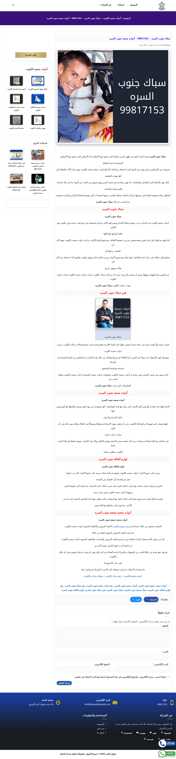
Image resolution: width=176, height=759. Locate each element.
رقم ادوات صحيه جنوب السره (100, 586)
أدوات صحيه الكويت (112, 18)
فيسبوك (150, 599)
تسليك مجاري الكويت (93, 576)
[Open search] (13, 5)
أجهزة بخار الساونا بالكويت (16, 89)
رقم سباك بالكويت (113, 576)
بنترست (149, 739)
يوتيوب (142, 733)
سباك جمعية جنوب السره (135, 590)
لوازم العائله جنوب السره (73, 590)
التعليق (164, 626)
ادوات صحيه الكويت (122, 526)
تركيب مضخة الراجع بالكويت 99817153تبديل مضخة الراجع (37, 190)
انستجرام (127, 733)
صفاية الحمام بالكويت (16, 128)
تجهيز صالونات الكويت (37, 128)
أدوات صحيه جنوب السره (125, 586)
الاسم (165, 652)
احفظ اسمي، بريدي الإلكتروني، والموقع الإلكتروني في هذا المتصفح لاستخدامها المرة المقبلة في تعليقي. (120, 677)
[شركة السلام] (161, 6)
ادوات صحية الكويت (133, 576)
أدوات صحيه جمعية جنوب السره (152, 586)
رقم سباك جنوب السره (75, 586)
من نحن (100, 728)
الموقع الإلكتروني (102, 664)
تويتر (135, 599)
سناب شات (165, 739)
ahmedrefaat (165, 45)
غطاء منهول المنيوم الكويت (37, 89)
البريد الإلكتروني (160, 664)
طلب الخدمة (31, 55)
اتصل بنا (100, 733)
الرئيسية (133, 5)
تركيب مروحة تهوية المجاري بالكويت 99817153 (38, 166)
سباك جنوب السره (115, 590)
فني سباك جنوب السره (95, 590)
